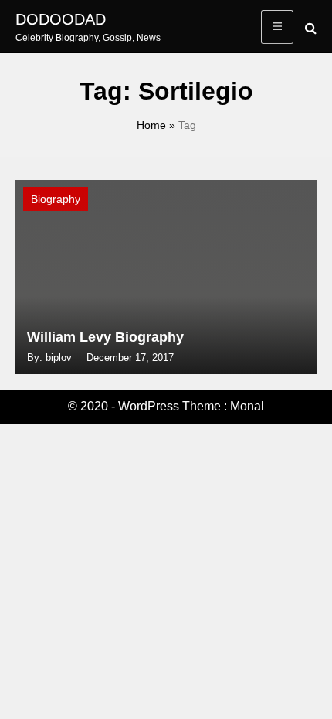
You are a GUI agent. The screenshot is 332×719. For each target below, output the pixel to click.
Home (151, 125)
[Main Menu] (277, 27)
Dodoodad (60, 19)
